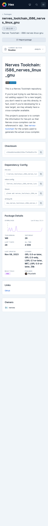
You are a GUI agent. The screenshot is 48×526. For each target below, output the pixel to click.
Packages (8, 14)
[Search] (36, 4)
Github (7, 291)
